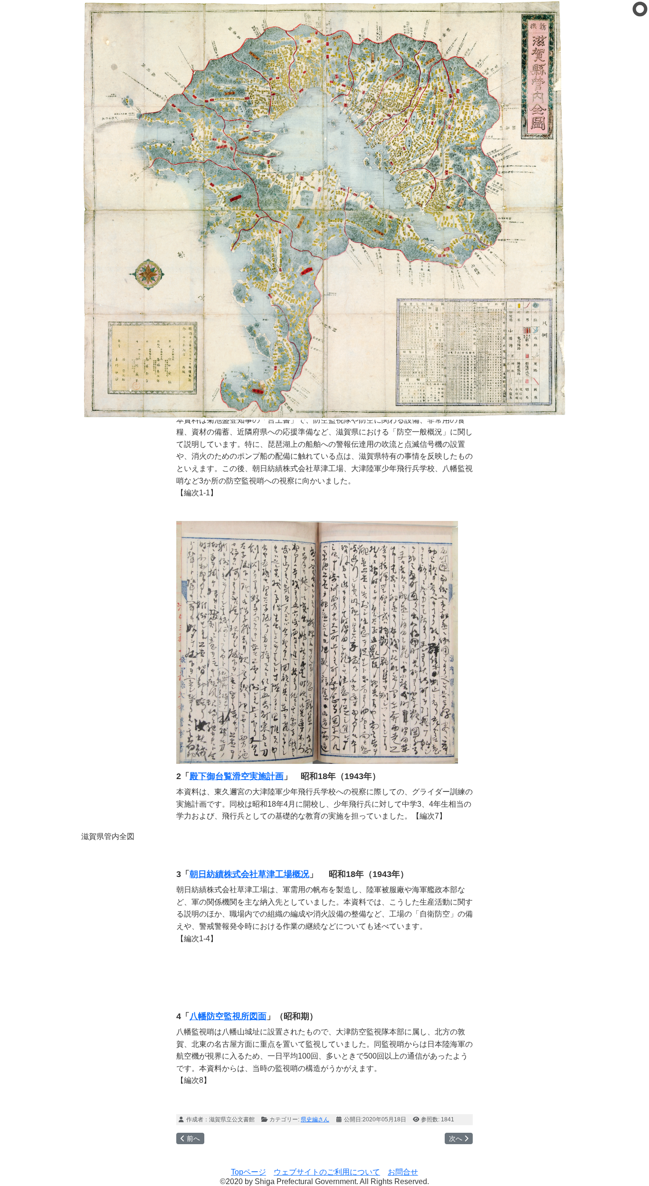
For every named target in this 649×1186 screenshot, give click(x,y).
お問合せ (403, 1172)
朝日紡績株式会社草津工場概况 (249, 874)
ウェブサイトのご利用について (327, 1172)
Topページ (248, 1172)
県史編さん (315, 1119)
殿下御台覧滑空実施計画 (237, 776)
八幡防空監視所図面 (228, 1016)
